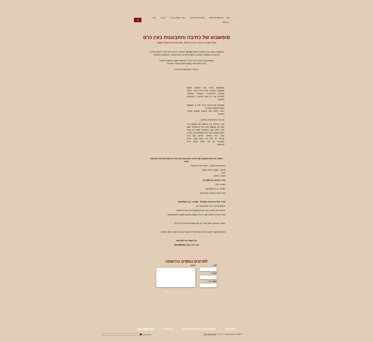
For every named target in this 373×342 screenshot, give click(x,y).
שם (215, 265)
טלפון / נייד (212, 281)
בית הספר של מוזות (216, 18)
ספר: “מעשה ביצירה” (177, 18)
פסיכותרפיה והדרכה (197, 18)
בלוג (154, 18)
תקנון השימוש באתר (209, 334)
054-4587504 (145, 329)
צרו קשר (225, 22)
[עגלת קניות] (131, 20)
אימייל (214, 273)
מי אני (163, 18)
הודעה (193, 265)
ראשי (228, 18)
